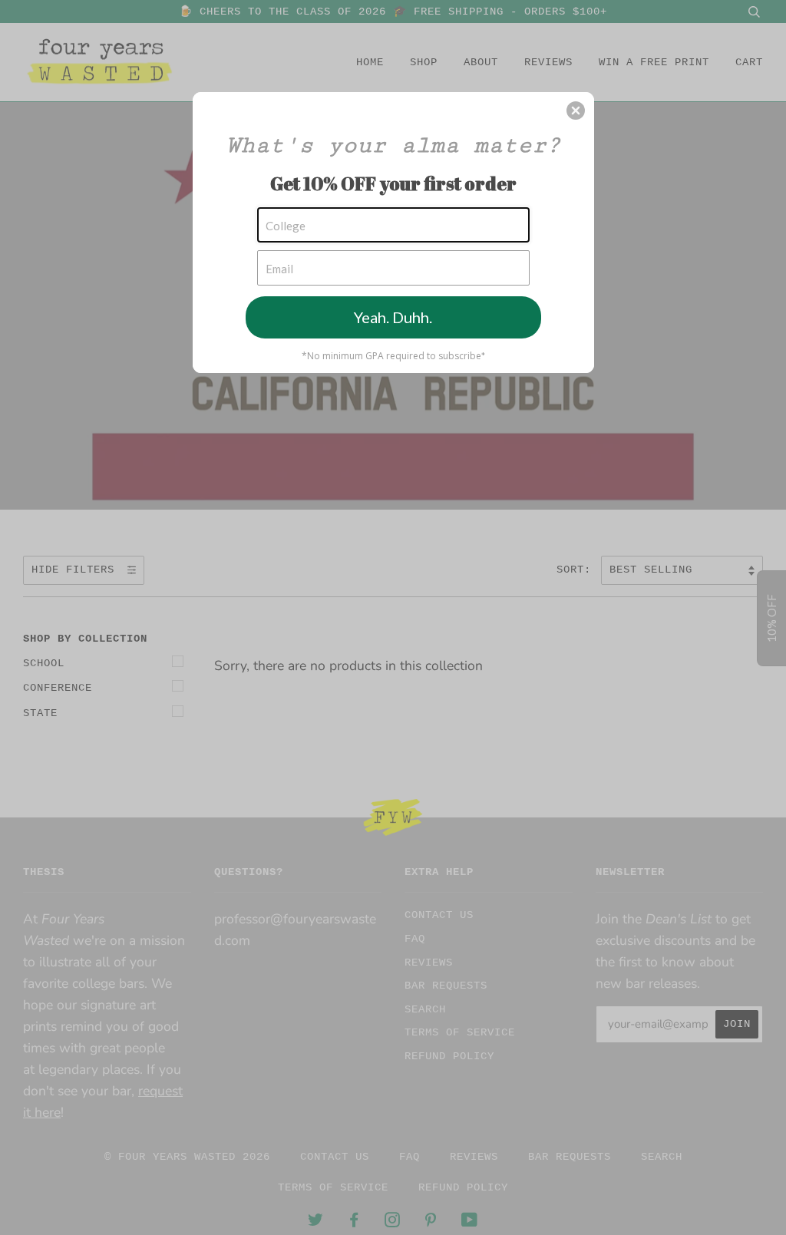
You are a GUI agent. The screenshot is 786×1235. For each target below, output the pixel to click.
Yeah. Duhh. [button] (393, 317)
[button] (575, 110)
